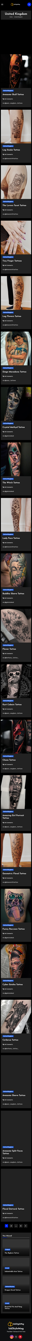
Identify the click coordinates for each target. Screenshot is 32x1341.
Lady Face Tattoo (11, 538)
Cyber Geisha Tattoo (13, 985)
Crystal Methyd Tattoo (14, 427)
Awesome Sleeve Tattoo (14, 1095)
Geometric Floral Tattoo (14, 874)
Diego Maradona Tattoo (14, 372)
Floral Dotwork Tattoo (13, 1209)
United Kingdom (8, 90)
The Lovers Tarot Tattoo (14, 206)
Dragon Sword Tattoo (13, 1290)
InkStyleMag (16, 1328)
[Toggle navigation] (2, 4)
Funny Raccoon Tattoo (14, 929)
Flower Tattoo (9, 649)
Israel (7, 1268)
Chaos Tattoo (9, 760)
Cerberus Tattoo (10, 1040)
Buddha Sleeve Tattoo (13, 594)
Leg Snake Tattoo (11, 150)
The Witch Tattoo (11, 483)
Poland (7, 1249)
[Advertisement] (16, 38)
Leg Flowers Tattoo (12, 316)
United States (9, 1286)
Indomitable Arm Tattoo (13, 1271)
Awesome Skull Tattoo (13, 95)
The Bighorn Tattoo (12, 1253)
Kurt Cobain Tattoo (12, 705)
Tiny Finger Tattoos (12, 261)
